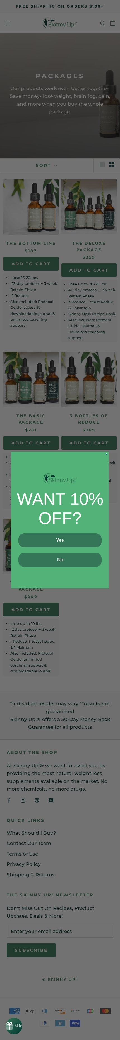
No (60, 559)
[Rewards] (14, 1026)
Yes (60, 540)
